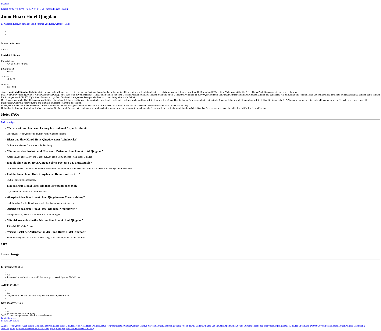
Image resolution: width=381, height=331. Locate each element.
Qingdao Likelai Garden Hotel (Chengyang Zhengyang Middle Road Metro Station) (54, 328)
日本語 (32, 9)
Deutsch (5, 3)
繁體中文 (24, 9)
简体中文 (13, 9)
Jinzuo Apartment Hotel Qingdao (115, 325)
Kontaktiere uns (8, 318)
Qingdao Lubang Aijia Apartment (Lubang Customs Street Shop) (233, 325)
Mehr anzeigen (8, 122)
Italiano (56, 9)
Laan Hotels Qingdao (33, 325)
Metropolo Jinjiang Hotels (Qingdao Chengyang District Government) (297, 325)
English (4, 9)
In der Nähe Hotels (10, 320)
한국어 (40, 9)
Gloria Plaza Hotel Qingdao (87, 325)
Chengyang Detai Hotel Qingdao (58, 325)
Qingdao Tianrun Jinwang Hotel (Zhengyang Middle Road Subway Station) (167, 325)
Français (49, 9)
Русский (65, 9)
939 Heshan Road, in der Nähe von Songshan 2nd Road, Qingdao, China (35, 23)
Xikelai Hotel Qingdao (12, 325)
